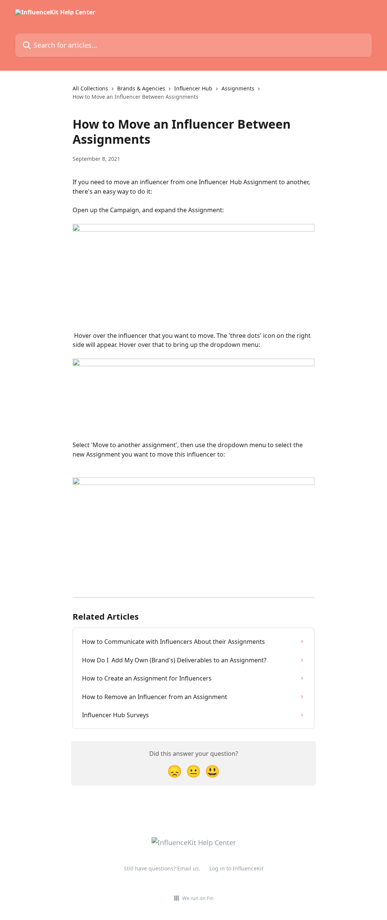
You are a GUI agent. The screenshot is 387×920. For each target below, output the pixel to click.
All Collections (90, 88)
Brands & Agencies (141, 88)
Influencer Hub (193, 88)
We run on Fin (198, 898)
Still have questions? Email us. (162, 868)
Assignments (237, 88)
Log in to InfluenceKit (236, 868)
